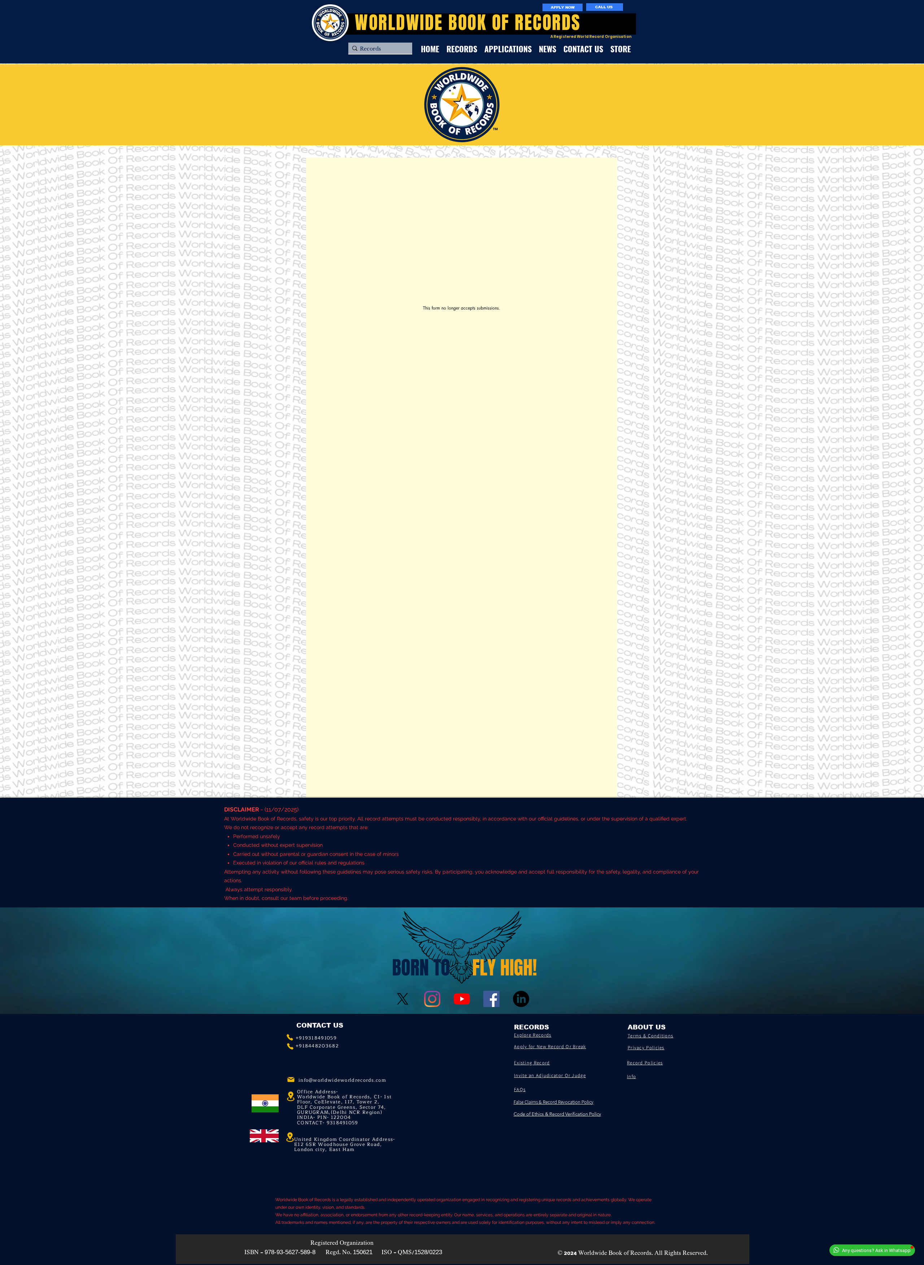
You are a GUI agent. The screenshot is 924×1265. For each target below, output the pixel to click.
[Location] (290, 1137)
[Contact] (290, 1037)
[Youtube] (462, 999)
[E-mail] (291, 1079)
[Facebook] (491, 999)
